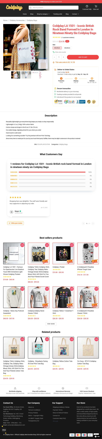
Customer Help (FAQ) (59, 418)
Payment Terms (57, 410)
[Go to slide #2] (26, 75)
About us (31, 407)
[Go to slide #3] (36, 75)
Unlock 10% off (4, 430)
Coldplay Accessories (17, 20)
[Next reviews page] (93, 223)
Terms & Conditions (34, 410)
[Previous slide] (6, 47)
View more (51, 324)
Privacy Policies (33, 413)
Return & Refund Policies (60, 413)
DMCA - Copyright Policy (35, 415)
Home (5, 20)
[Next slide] (46, 47)
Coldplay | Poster (58, 267)
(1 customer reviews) (67, 37)
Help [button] (98, 436)
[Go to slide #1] (16, 75)
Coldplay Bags (32, 20)
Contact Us (56, 415)
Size (54, 44)
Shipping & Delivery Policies (61, 407)
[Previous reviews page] (83, 223)
